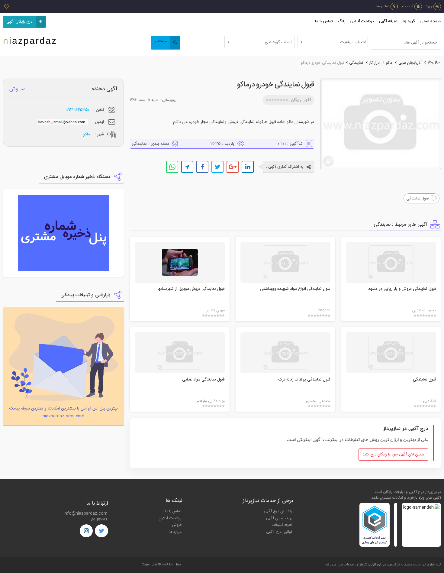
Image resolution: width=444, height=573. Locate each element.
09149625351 (77, 110)
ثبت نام (407, 6)
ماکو (389, 63)
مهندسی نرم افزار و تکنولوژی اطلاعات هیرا (365, 564)
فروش (177, 525)
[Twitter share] (217, 167)
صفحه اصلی (430, 21)
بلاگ (341, 21)
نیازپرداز (434, 62)
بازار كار (374, 63)
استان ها (382, 6)
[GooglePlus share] (233, 167)
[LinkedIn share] (248, 167)
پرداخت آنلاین (362, 21)
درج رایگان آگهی (19, 22)
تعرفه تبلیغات (282, 525)
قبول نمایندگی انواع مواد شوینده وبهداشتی (295, 289)
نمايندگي (356, 63)
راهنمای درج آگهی (278, 511)
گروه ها (409, 21)
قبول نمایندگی (424, 379)
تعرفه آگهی (388, 21)
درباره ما (175, 532)
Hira (178, 564)
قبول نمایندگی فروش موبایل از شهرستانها (191, 289)
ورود (429, 6)
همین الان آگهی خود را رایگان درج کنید (393, 455)
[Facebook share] (202, 167)
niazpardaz (30, 41)
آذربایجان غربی (410, 63)
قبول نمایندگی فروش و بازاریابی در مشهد (402, 289)
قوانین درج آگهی (279, 532)
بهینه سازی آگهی (279, 518)
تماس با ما (324, 21)
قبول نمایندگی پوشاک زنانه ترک (304, 379)
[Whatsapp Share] (172, 167)
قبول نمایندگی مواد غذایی (203, 379)
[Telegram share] (187, 167)
